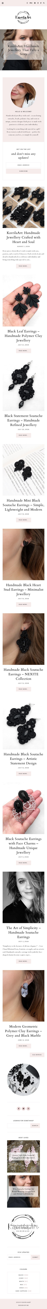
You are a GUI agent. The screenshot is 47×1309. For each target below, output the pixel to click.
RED (23, 1284)
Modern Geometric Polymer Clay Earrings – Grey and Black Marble (23, 1031)
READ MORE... (23, 266)
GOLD (23, 1288)
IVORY (23, 1278)
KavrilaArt (26, 1302)
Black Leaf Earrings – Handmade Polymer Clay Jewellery (23, 336)
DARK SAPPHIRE (23, 1291)
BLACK (23, 1275)
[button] (2, 50)
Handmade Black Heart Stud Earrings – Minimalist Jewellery (23, 589)
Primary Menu (1, 3)
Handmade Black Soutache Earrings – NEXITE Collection (23, 674)
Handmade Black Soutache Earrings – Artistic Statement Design (23, 759)
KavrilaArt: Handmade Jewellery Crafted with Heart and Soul (23, 237)
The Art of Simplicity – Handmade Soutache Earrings (23, 932)
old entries (37, 1055)
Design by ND (23, 1305)
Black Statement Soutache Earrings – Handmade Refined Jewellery (23, 420)
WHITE (23, 1281)
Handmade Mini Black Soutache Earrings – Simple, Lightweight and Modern (23, 505)
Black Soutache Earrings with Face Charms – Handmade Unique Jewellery (24, 846)
